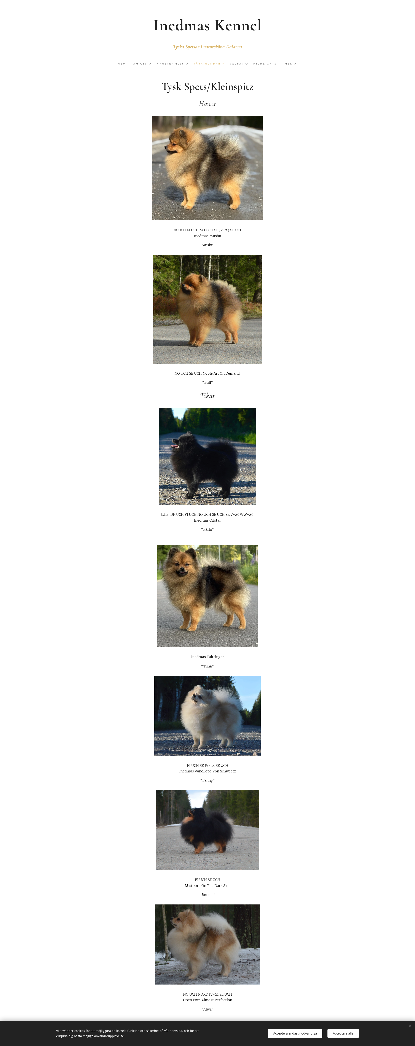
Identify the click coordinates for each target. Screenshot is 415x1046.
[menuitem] (123, 64)
